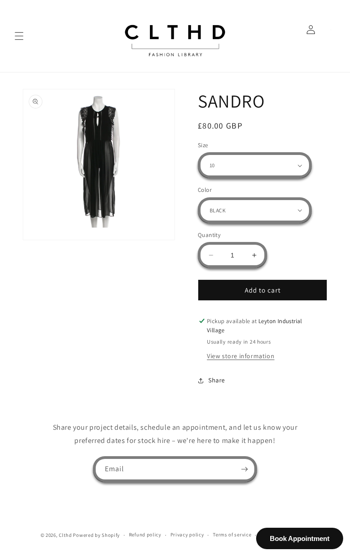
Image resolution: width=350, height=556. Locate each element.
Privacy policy (187, 534)
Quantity (209, 235)
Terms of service (232, 534)
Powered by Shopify (96, 535)
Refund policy (145, 534)
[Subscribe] (244, 469)
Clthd (65, 535)
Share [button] (216, 380)
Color (204, 190)
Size (203, 145)
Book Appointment (299, 538)
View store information (240, 356)
